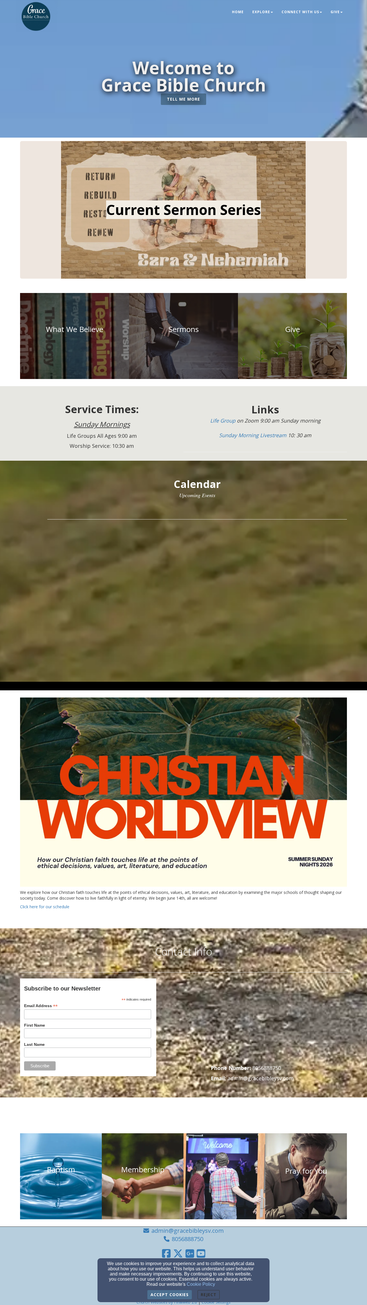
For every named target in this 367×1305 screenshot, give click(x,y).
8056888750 (187, 1239)
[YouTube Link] (201, 1253)
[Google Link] (190, 1253)
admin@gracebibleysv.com (187, 1230)
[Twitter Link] (178, 1253)
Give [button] (335, 11)
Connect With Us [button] (300, 11)
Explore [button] (261, 11)
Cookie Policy (201, 1284)
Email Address (41, 1006)
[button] (183, 99)
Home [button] (238, 11)
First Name (34, 1025)
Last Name (34, 1044)
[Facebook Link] (166, 1253)
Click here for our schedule (44, 906)
